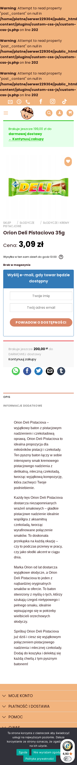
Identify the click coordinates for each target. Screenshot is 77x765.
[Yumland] (27, 113)
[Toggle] (4, 696)
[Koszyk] (70, 113)
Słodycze (27, 223)
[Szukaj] (49, 113)
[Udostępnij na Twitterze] (38, 371)
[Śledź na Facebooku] (41, 102)
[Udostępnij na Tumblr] (61, 371)
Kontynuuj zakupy (22, 359)
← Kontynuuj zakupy (26, 139)
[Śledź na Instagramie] (52, 102)
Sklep (7, 223)
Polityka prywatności (39, 758)
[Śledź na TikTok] (64, 102)
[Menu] (5, 113)
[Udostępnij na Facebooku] (27, 371)
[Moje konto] (59, 113)
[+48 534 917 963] (28, 102)
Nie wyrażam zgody (47, 752)
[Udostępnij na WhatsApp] (16, 371)
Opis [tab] (6, 397)
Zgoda (23, 752)
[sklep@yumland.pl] (11, 102)
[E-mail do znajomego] (50, 371)
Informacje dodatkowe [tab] (22, 405)
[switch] (67, 759)
